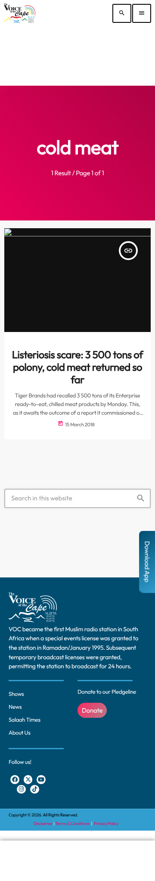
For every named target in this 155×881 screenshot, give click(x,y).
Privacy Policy (106, 823)
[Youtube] (41, 779)
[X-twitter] (28, 779)
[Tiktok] (34, 789)
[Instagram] (21, 789)
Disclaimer (43, 823)
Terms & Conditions (72, 823)
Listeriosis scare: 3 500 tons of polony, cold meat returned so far (77, 367)
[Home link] (19, 13)
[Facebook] (14, 779)
